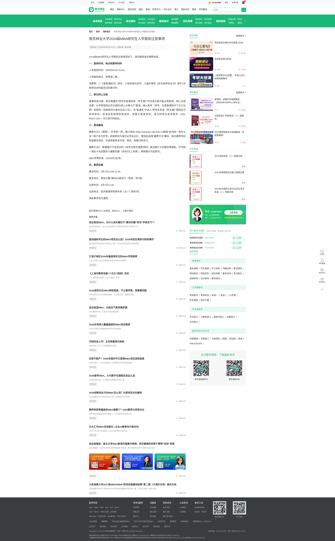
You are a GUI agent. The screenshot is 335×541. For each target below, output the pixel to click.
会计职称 (113, 512)
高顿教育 (173, 521)
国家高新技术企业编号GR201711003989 (103, 535)
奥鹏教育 (104, 521)
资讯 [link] (98, 32)
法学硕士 (195, 322)
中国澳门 (206, 339)
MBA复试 (151, 19)
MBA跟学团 (111, 516)
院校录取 (221, 21)
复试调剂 (130, 21)
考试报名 (239, 273)
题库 (194, 9)
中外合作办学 (197, 344)
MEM (102, 507)
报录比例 (232, 19)
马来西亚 (217, 339)
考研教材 (203, 9)
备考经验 (97, 21)
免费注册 (235, 3)
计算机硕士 (207, 317)
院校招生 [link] (106, 32)
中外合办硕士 (121, 516)
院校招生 (199, 19)
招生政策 (208, 19)
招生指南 (199, 23)
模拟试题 (153, 512)
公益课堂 (183, 512)
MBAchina (92, 516)
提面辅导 (175, 23)
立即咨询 (233, 212)
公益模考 (101, 3)
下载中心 (132, 3)
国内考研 (132, 9)
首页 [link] (91, 32)
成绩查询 (195, 278)
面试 (164, 516)
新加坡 (233, 339)
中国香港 (195, 339)
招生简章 (187, 21)
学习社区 (121, 3)
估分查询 (206, 278)
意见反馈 (113, 527)
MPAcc (96, 512)
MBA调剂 (142, 23)
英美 (241, 339)
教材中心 (136, 516)
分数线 (231, 23)
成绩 (168, 512)
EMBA (96, 507)
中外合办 (167, 9)
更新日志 (167, 527)
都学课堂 (108, 23)
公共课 (233, 295)
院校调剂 (151, 23)
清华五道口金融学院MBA (121, 521)
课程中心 (121, 9)
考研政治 (206, 295)
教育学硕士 (220, 317)
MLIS (91, 512)
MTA (111, 507)
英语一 (215, 295)
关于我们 (92, 527)
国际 (141, 9)
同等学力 (156, 9)
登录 (226, 3)
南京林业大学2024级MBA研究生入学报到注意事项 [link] (134, 32)
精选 (112, 9)
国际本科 (185, 9)
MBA (90, 507)
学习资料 (217, 268)
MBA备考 (109, 19)
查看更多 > (241, 36)
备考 (164, 507)
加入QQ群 (237, 238)
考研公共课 (104, 512)
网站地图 (156, 527)
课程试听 (136, 512)
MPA (106, 507)
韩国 (225, 339)
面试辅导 (175, 19)
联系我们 (103, 527)
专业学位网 (102, 516)
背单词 (204, 512)
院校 (168, 507)
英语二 (224, 295)
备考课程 (195, 268)
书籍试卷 (228, 268)
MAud (117, 507)
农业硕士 (195, 317)
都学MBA (118, 19)
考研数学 (195, 295)
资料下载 (206, 300)
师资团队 (136, 507)
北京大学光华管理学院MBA (143, 521)
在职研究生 (161, 521)
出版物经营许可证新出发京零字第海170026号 (141, 538)
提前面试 (164, 21)
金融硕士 (232, 317)
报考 (164, 512)
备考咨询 (118, 23)
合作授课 (124, 527)
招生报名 (208, 23)
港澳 (148, 9)
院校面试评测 (199, 507)
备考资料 (153, 516)
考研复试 (142, 19)
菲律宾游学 (184, 521)
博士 (176, 9)
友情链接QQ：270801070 (202, 521)
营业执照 (161, 538)
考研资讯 (111, 3)
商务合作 (135, 527)
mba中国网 (93, 521)
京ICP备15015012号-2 (173, 538)
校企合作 (146, 527)
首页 (92, 3)
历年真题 (206, 268)
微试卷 (197, 512)
